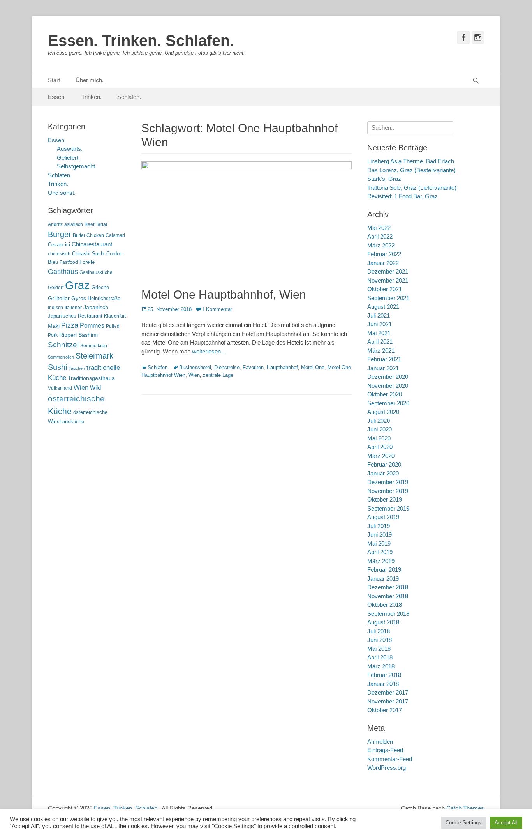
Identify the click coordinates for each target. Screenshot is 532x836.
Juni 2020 (379, 429)
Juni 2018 (379, 639)
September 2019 (388, 508)
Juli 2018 (378, 631)
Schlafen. (129, 97)
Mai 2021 (379, 333)
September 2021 (388, 298)
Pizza (69, 325)
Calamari (115, 235)
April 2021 (380, 341)
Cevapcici (59, 244)
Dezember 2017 (387, 692)
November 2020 (387, 385)
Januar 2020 (383, 473)
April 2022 (380, 236)
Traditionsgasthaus (91, 378)
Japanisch (95, 307)
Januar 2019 (383, 578)
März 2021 (381, 350)
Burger (59, 234)
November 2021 (387, 280)
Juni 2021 (379, 324)
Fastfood (69, 262)
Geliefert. (68, 157)
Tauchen (77, 368)
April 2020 (380, 447)
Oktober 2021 (384, 289)
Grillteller (59, 298)
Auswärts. (70, 148)
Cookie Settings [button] (463, 822)
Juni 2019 (379, 534)
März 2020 (381, 455)
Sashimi (88, 335)
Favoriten (253, 367)
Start (54, 80)
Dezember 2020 (387, 376)
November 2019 (387, 491)
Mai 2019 (379, 543)
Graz (77, 285)
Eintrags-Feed (385, 750)
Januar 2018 (383, 683)
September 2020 (388, 403)
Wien (194, 375)
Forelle (87, 262)
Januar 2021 (383, 368)
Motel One (312, 367)
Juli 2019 (378, 526)
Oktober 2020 (384, 394)
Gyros (78, 298)
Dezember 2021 (387, 271)
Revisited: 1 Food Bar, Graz (402, 196)
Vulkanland (60, 388)
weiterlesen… (209, 351)
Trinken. (91, 97)
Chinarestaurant (92, 244)
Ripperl (68, 335)
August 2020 (383, 411)
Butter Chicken (88, 235)
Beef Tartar (96, 224)
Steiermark (94, 356)
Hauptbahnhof (282, 367)
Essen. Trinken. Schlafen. (141, 40)
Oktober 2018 (384, 604)
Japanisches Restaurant (75, 316)
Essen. (57, 97)
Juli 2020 (378, 420)
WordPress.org (386, 767)
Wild (95, 387)
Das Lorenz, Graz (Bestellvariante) (411, 170)
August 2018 (383, 622)
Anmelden (380, 741)
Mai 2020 (379, 438)
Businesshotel (195, 367)
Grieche (100, 287)
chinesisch (59, 253)
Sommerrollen (61, 357)
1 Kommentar (217, 309)
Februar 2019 (384, 569)
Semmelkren (93, 345)
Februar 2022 (384, 254)
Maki (54, 326)
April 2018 (380, 657)
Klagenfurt (115, 316)
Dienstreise (227, 367)
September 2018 (388, 613)
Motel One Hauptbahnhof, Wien (223, 294)
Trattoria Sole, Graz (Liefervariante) (411, 187)
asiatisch (73, 224)
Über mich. (90, 80)
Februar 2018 (384, 675)
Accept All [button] (506, 822)
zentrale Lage (218, 375)
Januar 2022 (383, 263)
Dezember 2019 (387, 482)
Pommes (92, 325)
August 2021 (383, 306)
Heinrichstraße (104, 298)
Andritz (55, 224)
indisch (55, 307)
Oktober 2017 (384, 710)
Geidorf (55, 287)
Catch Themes (465, 808)
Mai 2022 (379, 227)
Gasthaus (63, 272)
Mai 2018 (379, 648)
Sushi (57, 367)
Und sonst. (62, 192)
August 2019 (383, 517)
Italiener (73, 307)
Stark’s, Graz (384, 178)
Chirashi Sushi (88, 253)
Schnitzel (63, 345)
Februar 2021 (384, 359)
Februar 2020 (384, 464)
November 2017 (387, 701)
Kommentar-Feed (389, 759)
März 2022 (381, 245)
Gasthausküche (96, 272)
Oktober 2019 (384, 499)
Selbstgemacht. (77, 166)
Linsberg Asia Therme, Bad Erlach (410, 161)
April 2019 (380, 552)
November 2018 (387, 596)
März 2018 (381, 666)
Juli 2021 (378, 315)
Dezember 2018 (387, 587)
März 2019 (381, 561)
